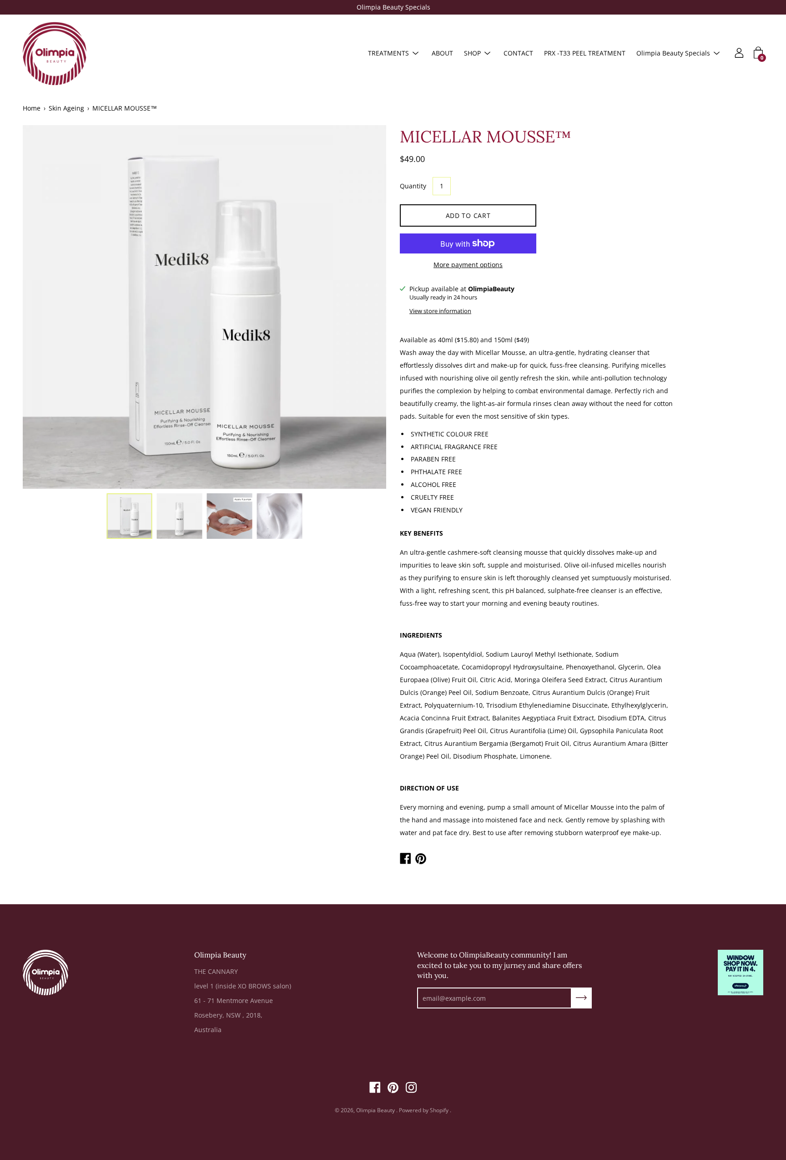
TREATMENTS (388, 53)
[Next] (363, 307)
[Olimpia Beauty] (54, 53)
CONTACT (518, 53)
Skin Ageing (66, 108)
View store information (440, 311)
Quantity (413, 186)
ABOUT (442, 53)
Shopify (439, 1110)
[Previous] (45, 307)
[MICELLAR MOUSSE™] (129, 516)
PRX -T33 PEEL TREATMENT (584, 53)
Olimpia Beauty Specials (393, 7)
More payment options (468, 264)
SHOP (472, 53)
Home (31, 108)
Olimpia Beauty (376, 1110)
